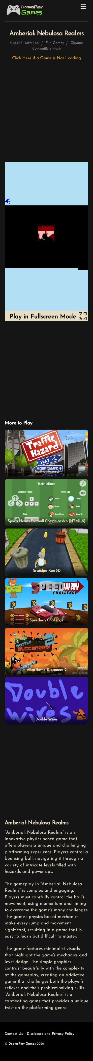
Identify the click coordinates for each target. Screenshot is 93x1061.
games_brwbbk (24, 43)
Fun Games (55, 43)
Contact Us (14, 1034)
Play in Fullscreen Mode (43, 317)
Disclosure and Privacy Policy (50, 1034)
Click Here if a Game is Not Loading (46, 58)
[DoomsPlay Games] (26, 15)
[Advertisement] (46, 113)
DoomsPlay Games (22, 1043)
